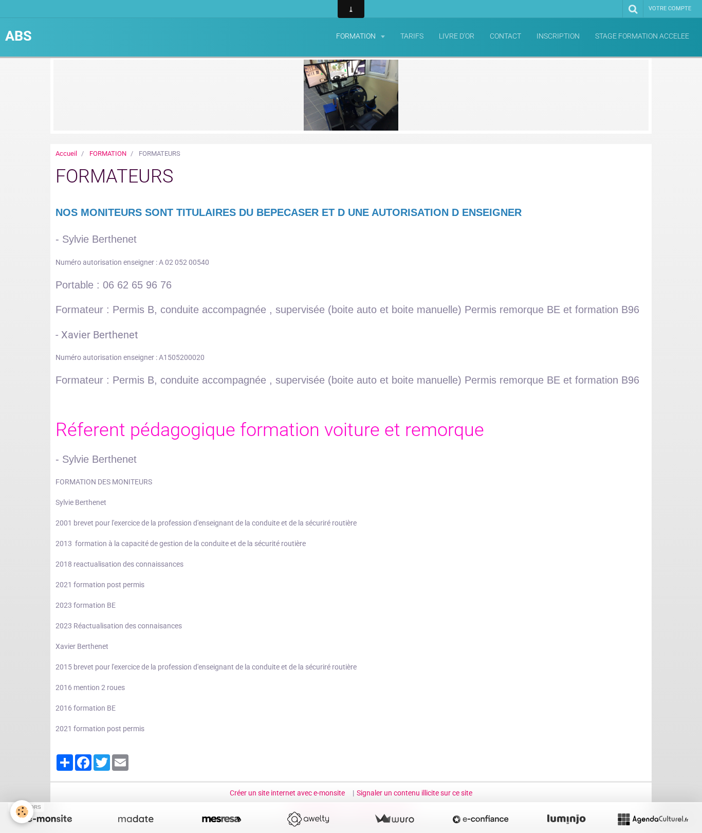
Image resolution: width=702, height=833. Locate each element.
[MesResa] (221, 819)
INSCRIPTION (558, 36)
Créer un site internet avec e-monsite (287, 793)
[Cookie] (21, 811)
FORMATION (356, 36)
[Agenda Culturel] (652, 819)
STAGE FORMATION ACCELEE (642, 36)
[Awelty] (307, 819)
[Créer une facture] (394, 819)
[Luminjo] (566, 819)
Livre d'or (456, 36)
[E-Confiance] (480, 819)
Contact (505, 36)
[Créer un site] (49, 819)
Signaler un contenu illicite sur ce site (414, 793)
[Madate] (135, 819)
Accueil (66, 153)
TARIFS (411, 36)
